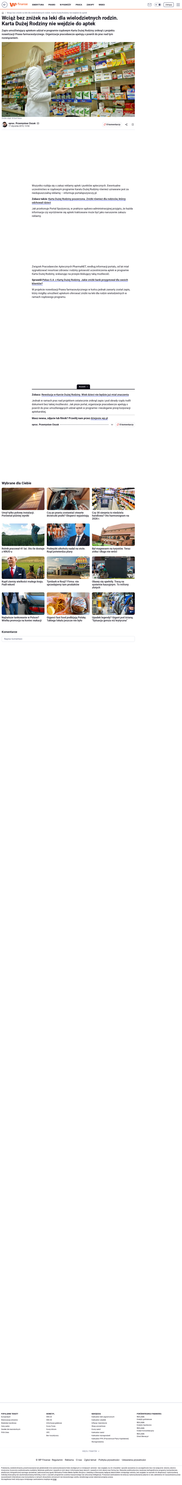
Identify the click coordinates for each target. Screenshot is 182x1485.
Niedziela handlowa (8, 1423)
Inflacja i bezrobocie (99, 1423)
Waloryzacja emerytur (9, 1420)
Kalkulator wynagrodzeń (101, 1436)
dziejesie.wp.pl (99, 418)
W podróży (65, 5)
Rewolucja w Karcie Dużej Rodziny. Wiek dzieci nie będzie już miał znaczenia (85, 394)
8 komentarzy (113, 124)
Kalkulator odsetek (99, 1420)
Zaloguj (168, 5)
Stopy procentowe (98, 1426)
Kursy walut (96, 1429)
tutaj (54, 1479)
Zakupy (90, 5)
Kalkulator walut (98, 1432)
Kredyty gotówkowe (144, 1419)
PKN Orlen (5, 1432)
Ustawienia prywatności (133, 1460)
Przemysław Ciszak (26, 123)
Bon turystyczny (52, 1436)
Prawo (51, 5)
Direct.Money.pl (142, 1436)
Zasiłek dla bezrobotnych (10, 1429)
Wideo (102, 5)
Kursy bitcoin (51, 1429)
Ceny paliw (5, 1426)
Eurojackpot (5, 1417)
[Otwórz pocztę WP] (149, 4)
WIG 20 (49, 1417)
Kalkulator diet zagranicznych (103, 1417)
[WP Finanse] (21, 4)
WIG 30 (49, 1420)
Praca (79, 5)
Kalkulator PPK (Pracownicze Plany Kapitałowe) (110, 1439)
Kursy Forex (50, 1426)
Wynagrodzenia (98, 1442)
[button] (157, 4)
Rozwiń (82, 387)
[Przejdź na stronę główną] (5, 6)
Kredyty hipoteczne (144, 1425)
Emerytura (38, 5)
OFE (47, 1432)
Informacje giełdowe (54, 1423)
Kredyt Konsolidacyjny (145, 1431)
